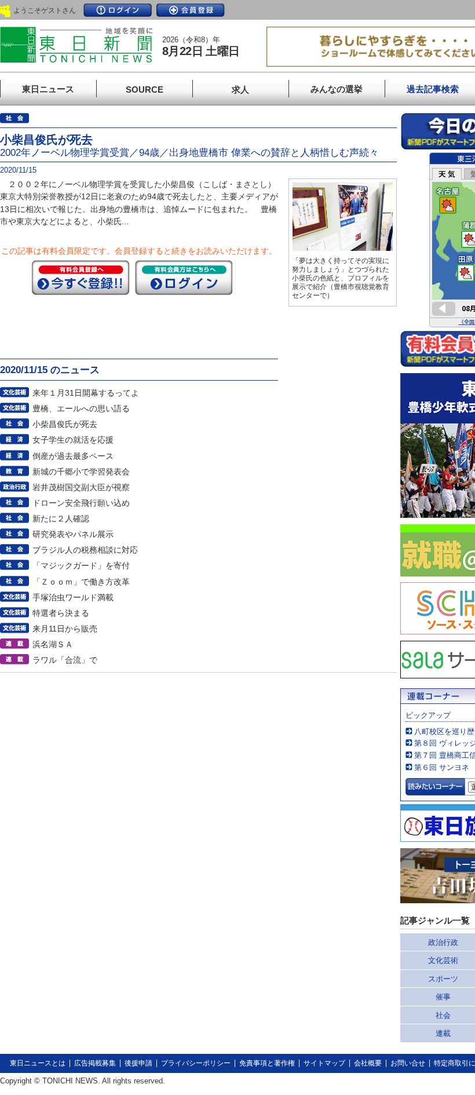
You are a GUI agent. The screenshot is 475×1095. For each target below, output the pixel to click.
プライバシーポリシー (196, 1063)
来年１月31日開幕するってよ (85, 392)
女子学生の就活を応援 (73, 439)
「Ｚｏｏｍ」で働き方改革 (81, 581)
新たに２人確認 (60, 518)
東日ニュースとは (37, 1063)
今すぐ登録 (80, 277)
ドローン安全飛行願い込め (81, 503)
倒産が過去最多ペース (73, 456)
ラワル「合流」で (64, 660)
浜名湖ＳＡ (52, 644)
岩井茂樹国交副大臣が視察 (81, 487)
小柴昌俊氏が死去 (64, 424)
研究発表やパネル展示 (73, 534)
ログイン (117, 10)
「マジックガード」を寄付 (81, 565)
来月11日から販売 (64, 628)
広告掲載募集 (95, 1063)
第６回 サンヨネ (441, 767)
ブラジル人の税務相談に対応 (85, 549)
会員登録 (190, 10)
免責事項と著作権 (267, 1063)
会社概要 (368, 1063)
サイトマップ (324, 1063)
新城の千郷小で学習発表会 (81, 471)
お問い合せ (407, 1063)
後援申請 (138, 1063)
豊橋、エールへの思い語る (81, 408)
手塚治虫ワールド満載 (73, 597)
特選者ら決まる (60, 613)
